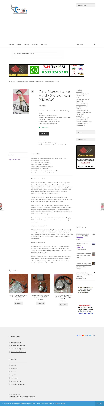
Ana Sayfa (13, 81)
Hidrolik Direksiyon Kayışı (49, 144)
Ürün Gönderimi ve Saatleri (18, 352)
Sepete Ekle (44, 133)
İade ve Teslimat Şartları (17, 349)
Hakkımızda (35, 44)
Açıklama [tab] (11, 155)
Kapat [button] (100, 403)
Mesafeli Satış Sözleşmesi (18, 345)
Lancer (58, 144)
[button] (32, 91)
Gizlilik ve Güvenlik (16, 342)
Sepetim (13, 375)
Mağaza (19, 44)
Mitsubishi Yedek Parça (22, 81)
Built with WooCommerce (27, 396)
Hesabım (26, 44)
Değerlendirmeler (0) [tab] (14, 159)
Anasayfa (11, 44)
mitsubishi (63, 144)
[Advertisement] (52, 28)
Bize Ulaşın (44, 44)
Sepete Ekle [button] (18, 303)
